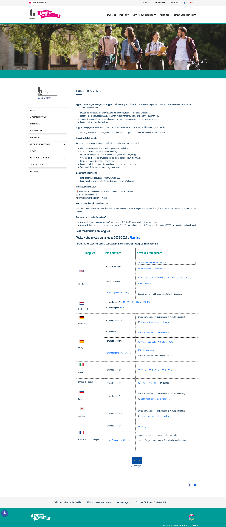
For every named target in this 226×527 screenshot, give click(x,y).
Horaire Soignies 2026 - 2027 (118, 353)
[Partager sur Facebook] (189, 485)
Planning (135, 237)
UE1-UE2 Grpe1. (144, 278)
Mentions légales (123, 503)
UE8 (147, 283)
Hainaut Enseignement (183, 15)
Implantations (36, 131)
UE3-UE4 (135, 302)
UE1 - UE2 (142, 383)
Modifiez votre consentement (99, 503)
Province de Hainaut (190, 525)
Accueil (33, 110)
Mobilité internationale (40, 144)
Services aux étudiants (143, 15)
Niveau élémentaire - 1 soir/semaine (151, 263)
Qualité (33, 151)
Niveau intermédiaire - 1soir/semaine (151, 268)
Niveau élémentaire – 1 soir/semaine (152, 333)
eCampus (146, 3)
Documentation (160, 3)
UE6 (162, 370)
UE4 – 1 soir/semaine (146, 350)
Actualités (164, 15)
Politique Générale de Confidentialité (151, 503)
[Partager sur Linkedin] (195, 485)
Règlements (175, 3)
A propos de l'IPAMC (38, 117)
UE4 (156, 370)
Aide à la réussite (37, 165)
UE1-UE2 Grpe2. (157, 278)
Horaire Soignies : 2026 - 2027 (117, 293)
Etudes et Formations (117, 15)
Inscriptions (35, 138)
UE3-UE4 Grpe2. (184, 278)
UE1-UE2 (125, 302)
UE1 (121, 308)
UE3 (149, 370)
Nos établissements (38, 3)
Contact (35, 172)
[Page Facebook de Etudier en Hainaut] (184, 3)
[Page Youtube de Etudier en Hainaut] (191, 3)
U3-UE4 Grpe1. (170, 278)
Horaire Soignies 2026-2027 (117, 440)
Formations (35, 124)
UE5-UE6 (141, 283)
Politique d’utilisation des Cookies (67, 503)
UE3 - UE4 (153, 383)
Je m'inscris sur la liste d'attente (154, 322)
